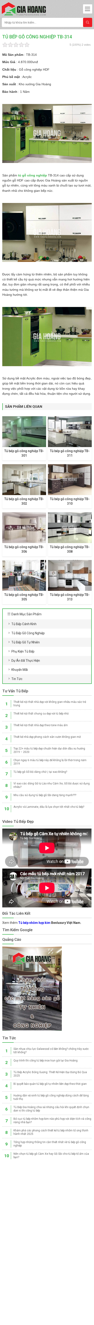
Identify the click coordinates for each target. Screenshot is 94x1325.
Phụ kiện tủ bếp (22, 651)
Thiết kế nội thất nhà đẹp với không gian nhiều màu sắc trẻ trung (49, 703)
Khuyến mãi (19, 670)
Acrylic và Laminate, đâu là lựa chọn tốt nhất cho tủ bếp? (48, 806)
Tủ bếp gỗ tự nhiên (25, 642)
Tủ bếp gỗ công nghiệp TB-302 (24, 501)
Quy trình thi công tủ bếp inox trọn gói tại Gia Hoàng (45, 1060)
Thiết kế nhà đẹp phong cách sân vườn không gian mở (47, 736)
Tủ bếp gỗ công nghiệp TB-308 (70, 549)
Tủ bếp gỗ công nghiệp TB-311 (70, 453)
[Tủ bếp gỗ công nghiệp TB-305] (24, 575)
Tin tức (16, 679)
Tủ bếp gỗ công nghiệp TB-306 (24, 549)
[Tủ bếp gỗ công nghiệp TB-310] (70, 479)
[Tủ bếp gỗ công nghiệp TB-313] (70, 575)
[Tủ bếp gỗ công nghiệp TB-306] (24, 527)
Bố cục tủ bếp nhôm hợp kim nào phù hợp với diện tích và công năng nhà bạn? (52, 1120)
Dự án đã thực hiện (25, 660)
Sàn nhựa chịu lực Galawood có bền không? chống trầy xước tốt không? (51, 1050)
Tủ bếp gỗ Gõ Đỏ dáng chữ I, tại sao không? (40, 771)
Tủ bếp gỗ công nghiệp (28, 633)
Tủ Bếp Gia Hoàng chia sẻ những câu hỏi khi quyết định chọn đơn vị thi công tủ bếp (51, 1109)
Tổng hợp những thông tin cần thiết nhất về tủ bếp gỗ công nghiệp (49, 1144)
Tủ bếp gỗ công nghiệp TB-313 (70, 597)
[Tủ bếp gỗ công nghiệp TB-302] (24, 479)
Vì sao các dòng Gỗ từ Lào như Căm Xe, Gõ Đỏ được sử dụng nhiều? (51, 785)
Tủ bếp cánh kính (24, 624)
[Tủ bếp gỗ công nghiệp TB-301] (24, 431)
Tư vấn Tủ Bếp (15, 691)
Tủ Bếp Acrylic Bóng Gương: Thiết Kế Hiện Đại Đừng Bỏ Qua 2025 (50, 1074)
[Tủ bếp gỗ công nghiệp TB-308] (70, 527)
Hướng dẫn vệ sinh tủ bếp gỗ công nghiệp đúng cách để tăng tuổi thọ (51, 1097)
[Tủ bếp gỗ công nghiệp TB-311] (70, 431)
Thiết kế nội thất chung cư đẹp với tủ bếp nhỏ (41, 713)
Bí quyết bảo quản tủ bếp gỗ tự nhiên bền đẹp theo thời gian (50, 1083)
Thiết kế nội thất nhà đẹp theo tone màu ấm (40, 725)
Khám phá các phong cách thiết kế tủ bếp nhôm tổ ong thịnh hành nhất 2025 (50, 1132)
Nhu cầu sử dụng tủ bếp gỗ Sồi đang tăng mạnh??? (44, 795)
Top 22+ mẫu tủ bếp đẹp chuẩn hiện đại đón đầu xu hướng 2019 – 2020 (49, 750)
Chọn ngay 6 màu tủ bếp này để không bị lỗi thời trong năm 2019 (49, 762)
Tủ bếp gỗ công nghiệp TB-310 (70, 501)
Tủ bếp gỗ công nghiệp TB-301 (24, 453)
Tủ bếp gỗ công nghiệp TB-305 (24, 597)
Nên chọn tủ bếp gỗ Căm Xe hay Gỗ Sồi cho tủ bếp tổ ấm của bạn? (51, 1155)
